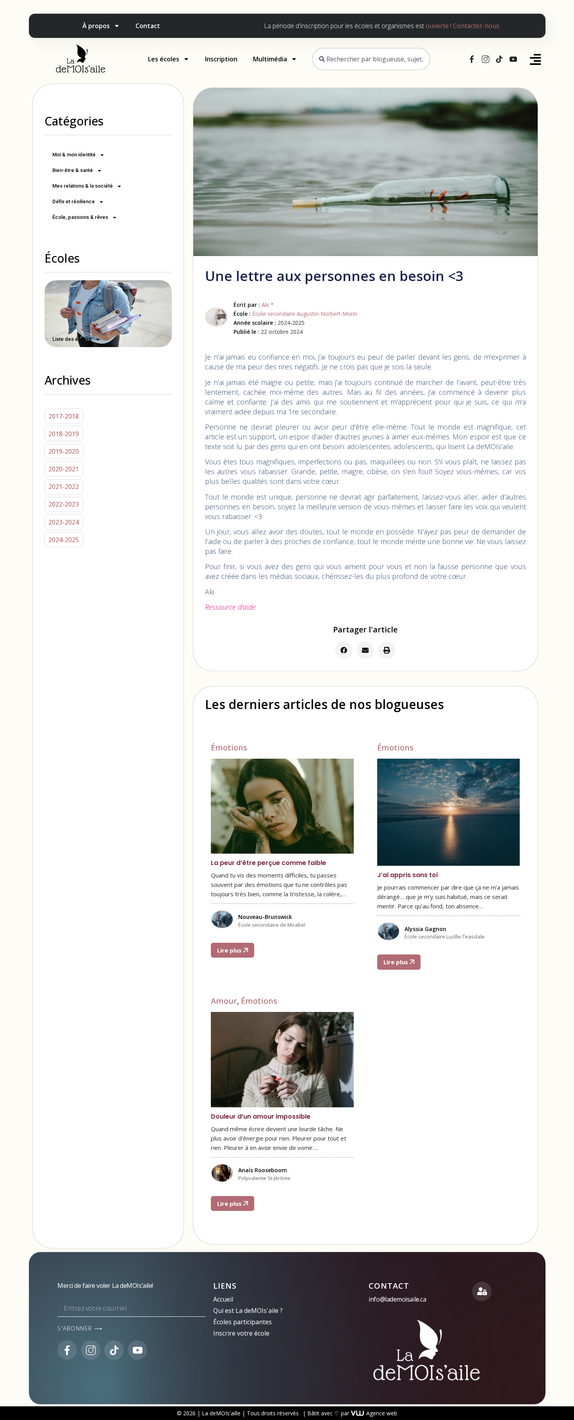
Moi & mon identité (74, 155)
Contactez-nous (476, 25)
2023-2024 (63, 522)
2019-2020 (63, 451)
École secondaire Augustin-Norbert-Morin (304, 313)
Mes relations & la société (82, 186)
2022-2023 (63, 504)
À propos (96, 25)
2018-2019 (63, 434)
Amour (224, 1001)
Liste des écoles (71, 339)
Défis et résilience (73, 201)
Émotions (229, 747)
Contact (147, 25)
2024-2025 (63, 539)
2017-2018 (63, 416)
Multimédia (270, 59)
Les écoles (163, 59)
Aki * (268, 304)
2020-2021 (63, 469)
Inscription (221, 59)
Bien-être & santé (72, 170)
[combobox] (371, 59)
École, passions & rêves (80, 217)
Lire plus (230, 950)
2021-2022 (63, 486)
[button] (344, 650)
